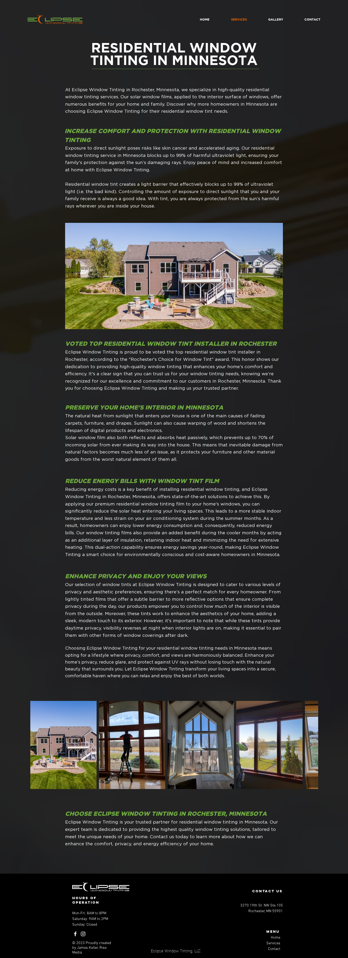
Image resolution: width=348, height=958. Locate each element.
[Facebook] (75, 934)
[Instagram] (83, 934)
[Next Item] (310, 745)
